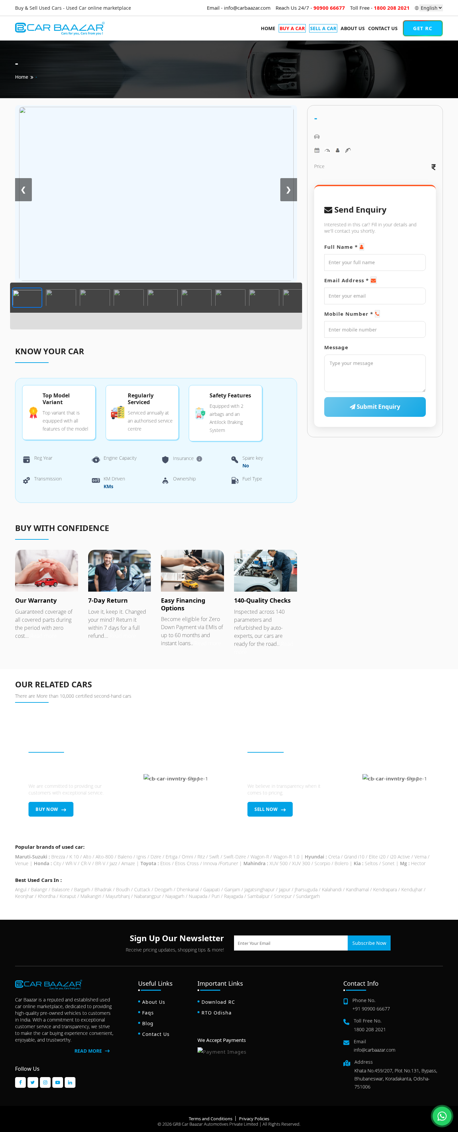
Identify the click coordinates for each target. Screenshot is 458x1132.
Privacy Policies (254, 1119)
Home (268, 28)
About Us (353, 28)
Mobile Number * (348, 314)
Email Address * (346, 280)
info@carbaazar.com (374, 1050)
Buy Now (47, 809)
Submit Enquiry (377, 407)
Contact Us (383, 28)
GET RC (423, 28)
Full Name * (341, 246)
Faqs (148, 1012)
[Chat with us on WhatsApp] (442, 1116)
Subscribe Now (369, 943)
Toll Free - (380, 7)
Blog (148, 1023)
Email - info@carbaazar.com (239, 7)
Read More (88, 1051)
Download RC (218, 1002)
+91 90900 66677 (371, 1008)
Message (336, 347)
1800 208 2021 (370, 1029)
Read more (43, 635)
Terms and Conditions (210, 1119)
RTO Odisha (217, 1012)
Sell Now (266, 809)
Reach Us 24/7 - (310, 7)
